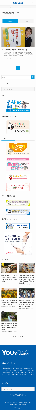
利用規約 (24, 404)
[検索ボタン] (33, 3)
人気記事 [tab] (26, 21)
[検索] (26, 395)
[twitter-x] (16, 336)
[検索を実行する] (33, 77)
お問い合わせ (27, 402)
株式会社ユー (8, 402)
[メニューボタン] (3, 3)
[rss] (23, 336)
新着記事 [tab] (10, 21)
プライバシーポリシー (15, 404)
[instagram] (18, 336)
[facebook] (13, 336)
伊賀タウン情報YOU (18, 402)
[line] (20, 336)
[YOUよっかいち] (18, 3)
